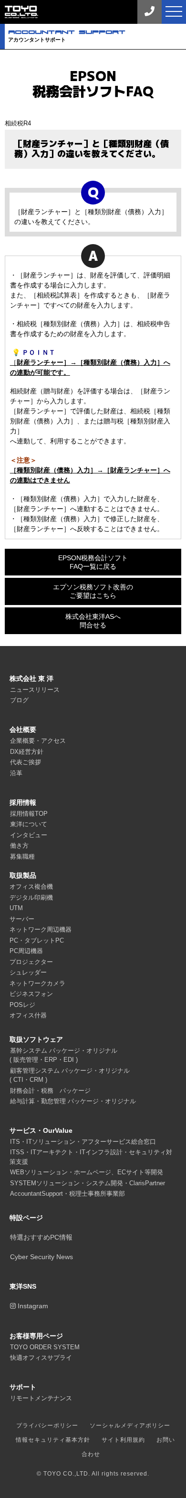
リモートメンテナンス (41, 1398)
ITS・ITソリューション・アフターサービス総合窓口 (83, 1141)
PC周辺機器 (26, 950)
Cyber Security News (41, 1257)
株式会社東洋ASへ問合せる (93, 621)
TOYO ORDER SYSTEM (45, 1347)
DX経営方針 (26, 751)
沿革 (16, 773)
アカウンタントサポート (66, 35)
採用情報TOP (29, 813)
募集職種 (22, 856)
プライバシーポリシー (47, 1425)
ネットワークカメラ (37, 983)
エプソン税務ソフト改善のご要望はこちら (93, 591)
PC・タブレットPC (37, 940)
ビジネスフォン (31, 993)
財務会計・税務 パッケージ (50, 1090)
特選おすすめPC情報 (41, 1237)
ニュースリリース (35, 689)
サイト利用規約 (123, 1439)
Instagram (32, 1306)
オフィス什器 (28, 1015)
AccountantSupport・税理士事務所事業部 (67, 1193)
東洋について (28, 824)
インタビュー (28, 835)
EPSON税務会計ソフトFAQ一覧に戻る (93, 562)
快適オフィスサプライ (41, 1357)
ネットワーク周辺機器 (41, 929)
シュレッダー (28, 972)
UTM (16, 908)
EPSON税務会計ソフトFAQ (93, 84)
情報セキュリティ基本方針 (53, 1439)
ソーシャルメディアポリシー (130, 1425)
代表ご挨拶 (25, 762)
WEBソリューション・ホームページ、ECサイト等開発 (86, 1172)
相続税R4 (18, 123)
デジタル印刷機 (31, 897)
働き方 (19, 845)
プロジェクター (31, 961)
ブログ (19, 700)
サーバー (22, 919)
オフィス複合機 (31, 886)
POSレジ (22, 1004)
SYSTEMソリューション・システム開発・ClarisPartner (87, 1183)
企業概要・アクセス (38, 740)
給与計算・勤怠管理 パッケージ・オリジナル (73, 1101)
